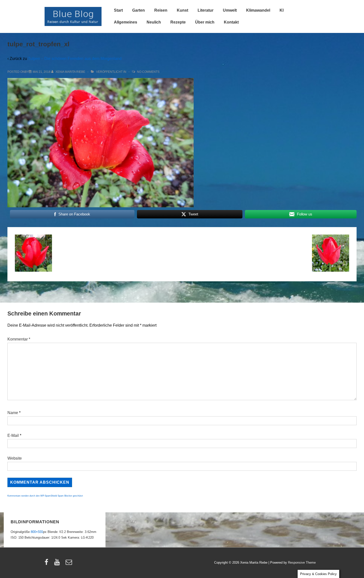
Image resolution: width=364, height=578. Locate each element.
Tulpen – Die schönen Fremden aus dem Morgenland (75, 58)
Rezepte (178, 22)
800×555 (37, 532)
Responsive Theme (302, 562)
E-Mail (13, 435)
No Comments (148, 72)
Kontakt (231, 22)
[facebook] (48, 564)
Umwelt (230, 10)
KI (282, 10)
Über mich (204, 22)
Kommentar (18, 339)
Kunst (182, 10)
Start (118, 10)
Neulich (154, 22)
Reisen (160, 10)
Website (14, 458)
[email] (69, 564)
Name (12, 413)
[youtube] (58, 564)
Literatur (205, 10)
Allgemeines (125, 22)
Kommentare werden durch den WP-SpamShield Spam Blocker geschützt (45, 496)
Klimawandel (258, 10)
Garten (138, 10)
